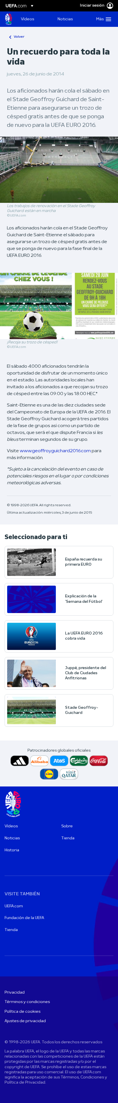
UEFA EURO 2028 (9, 19)
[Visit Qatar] (69, 774)
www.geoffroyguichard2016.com (55, 451)
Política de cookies (22, 1012)
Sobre (67, 826)
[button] (102, 19)
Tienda (67, 838)
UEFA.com (14, 906)
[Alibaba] (39, 760)
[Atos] (59, 760)
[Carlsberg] (79, 760)
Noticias (12, 838)
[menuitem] (34, 19)
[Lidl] (49, 774)
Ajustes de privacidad (25, 1021)
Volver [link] (19, 36)
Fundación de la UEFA (24, 918)
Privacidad (15, 992)
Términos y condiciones (27, 1002)
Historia (12, 850)
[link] (27, 19)
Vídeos (11, 826)
